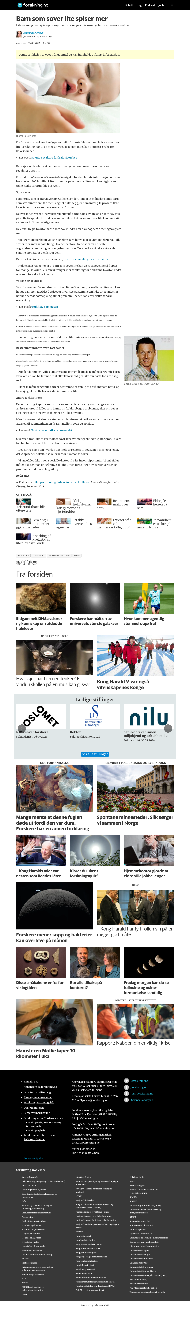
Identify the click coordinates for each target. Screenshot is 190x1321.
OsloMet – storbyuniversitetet (90, 1290)
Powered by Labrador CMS (95, 1305)
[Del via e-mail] (34, 562)
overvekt (39, 555)
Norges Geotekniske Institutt (89, 1244)
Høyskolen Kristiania (32, 1250)
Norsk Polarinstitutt (85, 1265)
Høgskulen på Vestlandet (34, 1246)
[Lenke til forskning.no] (67, 4)
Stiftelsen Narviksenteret (141, 1225)
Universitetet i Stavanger (141, 1267)
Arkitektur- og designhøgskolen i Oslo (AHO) (43, 1181)
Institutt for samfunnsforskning (37, 1254)
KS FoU (25, 1258)
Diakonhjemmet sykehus (34, 1189)
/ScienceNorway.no (141, 1099)
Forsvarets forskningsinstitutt (36, 1213)
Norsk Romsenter (84, 1273)
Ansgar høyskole (30, 1177)
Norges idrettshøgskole (87, 1261)
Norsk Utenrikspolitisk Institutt (91, 1277)
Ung (139, 5)
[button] (22, 728)
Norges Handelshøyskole (88, 1248)
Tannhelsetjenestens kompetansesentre (149, 1238)
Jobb (161, 5)
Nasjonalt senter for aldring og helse (93, 1212)
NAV (24, 1278)
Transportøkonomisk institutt (144, 1242)
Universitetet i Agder (139, 1250)
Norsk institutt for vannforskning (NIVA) (95, 1286)
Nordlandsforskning (85, 1240)
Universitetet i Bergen (140, 1254)
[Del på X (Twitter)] (23, 562)
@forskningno (139, 1080)
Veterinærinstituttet (139, 1283)
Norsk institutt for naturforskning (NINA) (95, 1282)
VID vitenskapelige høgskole (143, 1288)
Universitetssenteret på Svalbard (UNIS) (148, 1275)
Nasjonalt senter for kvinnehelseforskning (96, 1220)
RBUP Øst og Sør (137, 1185)
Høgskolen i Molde (31, 1233)
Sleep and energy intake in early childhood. (62, 482)
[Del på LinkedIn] (29, 562)
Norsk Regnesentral (85, 1269)
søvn (77, 555)
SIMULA (133, 1197)
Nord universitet (83, 1236)
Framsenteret (28, 1217)
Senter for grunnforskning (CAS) (145, 1205)
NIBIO (25, 1282)
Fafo (24, 1201)
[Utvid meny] (172, 5)
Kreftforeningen (29, 1263)
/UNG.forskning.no (141, 1093)
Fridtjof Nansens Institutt (34, 1221)
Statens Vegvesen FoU (140, 1221)
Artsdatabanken (29, 1185)
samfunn (23, 555)
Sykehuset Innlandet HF (141, 1233)
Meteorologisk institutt (33, 1274)
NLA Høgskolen (83, 1177)
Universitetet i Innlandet (141, 1258)
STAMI (133, 1217)
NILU (24, 1294)
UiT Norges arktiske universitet (144, 1246)
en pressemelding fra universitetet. (87, 259)
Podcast (150, 5)
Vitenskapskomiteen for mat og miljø (147, 1292)
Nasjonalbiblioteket (85, 1200)
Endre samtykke (33, 1158)
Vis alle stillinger (95, 754)
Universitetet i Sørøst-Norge (143, 1271)
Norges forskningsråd (86, 1252)
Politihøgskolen (137, 1177)
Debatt (129, 5)
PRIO (132, 1181)
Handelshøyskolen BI (32, 1225)
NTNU (78, 1196)
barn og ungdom (59, 555)
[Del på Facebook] (18, 562)
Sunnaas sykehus (138, 1229)
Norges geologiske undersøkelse (91, 1257)
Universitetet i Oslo (139, 1263)
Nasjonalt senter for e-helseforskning (94, 1216)
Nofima (79, 1231)
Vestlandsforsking (138, 1279)
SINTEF (133, 1201)
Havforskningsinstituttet (34, 1229)
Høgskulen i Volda (30, 1242)
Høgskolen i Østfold (31, 1238)
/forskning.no (138, 1087)
